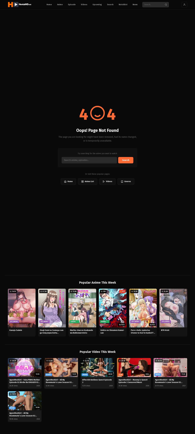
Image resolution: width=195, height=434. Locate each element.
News (135, 4)
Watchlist (123, 4)
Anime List (89, 181)
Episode (72, 4)
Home (49, 4)
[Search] (166, 4)
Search (110, 4)
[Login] (184, 4)
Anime (60, 4)
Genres (127, 181)
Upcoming (97, 4)
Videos (84, 4)
